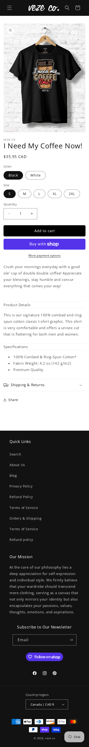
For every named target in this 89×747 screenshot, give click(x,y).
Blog (13, 475)
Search (15, 454)
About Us (17, 465)
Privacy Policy (21, 486)
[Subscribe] (71, 639)
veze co (50, 738)
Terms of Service (23, 507)
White (35, 175)
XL (55, 193)
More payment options (44, 255)
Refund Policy (21, 497)
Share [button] (13, 400)
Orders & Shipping (25, 518)
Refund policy (21, 539)
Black (13, 175)
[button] (9, 8)
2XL (72, 193)
